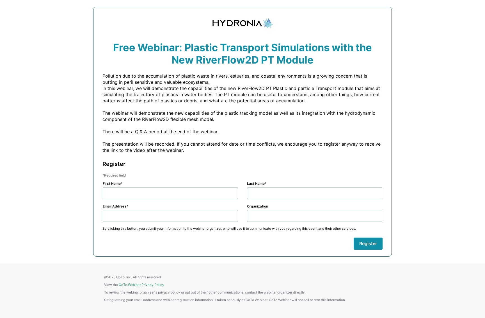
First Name (112, 183)
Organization (257, 206)
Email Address (115, 206)
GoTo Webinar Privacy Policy (141, 285)
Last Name (256, 183)
